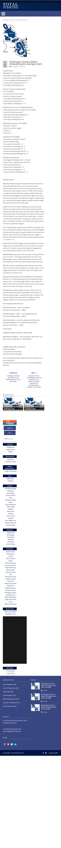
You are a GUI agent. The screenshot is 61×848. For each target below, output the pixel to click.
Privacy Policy (11, 671)
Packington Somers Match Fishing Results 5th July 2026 (48, 707)
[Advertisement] (15, 640)
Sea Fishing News (8, 706)
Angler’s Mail (10, 533)
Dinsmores (10, 459)
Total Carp (10, 542)
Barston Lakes (10, 552)
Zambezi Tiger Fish (10, 523)
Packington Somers (10, 593)
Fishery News (7, 692)
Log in (10, 433)
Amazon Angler (10, 525)
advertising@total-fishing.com (12, 731)
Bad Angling (10, 535)
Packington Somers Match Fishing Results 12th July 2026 (33, 406)
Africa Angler (10, 493)
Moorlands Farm (10, 595)
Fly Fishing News (8, 695)
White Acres (10, 586)
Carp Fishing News (8, 684)
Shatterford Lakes (10, 577)
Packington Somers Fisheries (18, 66)
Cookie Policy (11, 673)
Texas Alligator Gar (10, 520)
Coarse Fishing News (9, 688)
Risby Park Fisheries (10, 604)
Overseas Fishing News (10, 702)
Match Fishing (10, 544)
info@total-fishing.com (10, 723)
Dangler (10, 452)
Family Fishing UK (10, 504)
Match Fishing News (9, 699)
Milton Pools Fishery (11, 583)
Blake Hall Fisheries (10, 597)
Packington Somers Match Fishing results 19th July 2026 (12, 406)
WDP (56, 753)
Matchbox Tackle (11, 462)
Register (9, 428)
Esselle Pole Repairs (11, 471)
